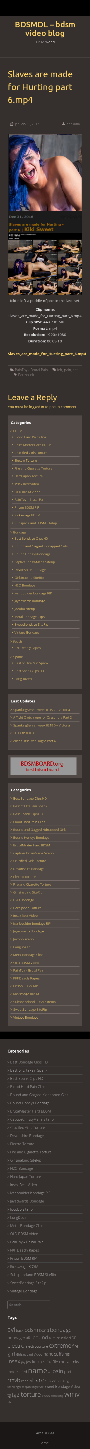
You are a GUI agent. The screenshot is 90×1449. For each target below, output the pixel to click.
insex (14, 1361)
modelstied (17, 1371)
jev (28, 1362)
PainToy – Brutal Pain (30, 499)
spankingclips (16, 1387)
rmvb (14, 1380)
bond (44, 1330)
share (37, 1380)
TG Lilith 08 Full (24, 733)
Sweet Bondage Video (62, 1386)
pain (67, 369)
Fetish (17, 641)
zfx (9, 1402)
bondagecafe (20, 1337)
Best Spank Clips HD (29, 671)
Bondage (19, 532)
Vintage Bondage (27, 632)
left (59, 369)
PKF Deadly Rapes (27, 647)
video (46, 1395)
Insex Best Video (26, 484)
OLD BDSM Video (27, 492)
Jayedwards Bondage (29, 601)
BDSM (17, 431)
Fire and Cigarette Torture (33, 468)
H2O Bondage (24, 585)
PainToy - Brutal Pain (31, 369)
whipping (57, 1395)
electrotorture (37, 1346)
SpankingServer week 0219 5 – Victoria (41, 725)
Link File (51, 1362)
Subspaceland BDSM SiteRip (35, 523)
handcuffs (53, 1354)
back (20, 1330)
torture (31, 1394)
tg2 (16, 1394)
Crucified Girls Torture (31, 452)
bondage (61, 1329)
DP (74, 1337)
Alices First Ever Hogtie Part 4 (34, 741)
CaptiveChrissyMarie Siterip (34, 562)
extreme (60, 1345)
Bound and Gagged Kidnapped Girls (41, 546)
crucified (63, 1338)
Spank (17, 657)
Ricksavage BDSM (27, 515)
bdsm (31, 1330)
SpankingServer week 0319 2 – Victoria (41, 709)
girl (11, 1353)
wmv (72, 1394)
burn (52, 1338)
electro (16, 1345)
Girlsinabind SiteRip (29, 577)
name (37, 1370)
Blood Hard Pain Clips (30, 437)
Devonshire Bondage (30, 569)
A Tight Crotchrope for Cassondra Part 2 (42, 717)
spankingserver (34, 1387)
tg (9, 1395)
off (50, 1372)
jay (23, 1362)
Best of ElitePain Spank (31, 663)
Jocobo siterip (24, 609)
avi (11, 1329)
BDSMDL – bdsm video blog (45, 28)
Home (44, 1443)
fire (75, 1346)
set (75, 369)
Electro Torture (25, 460)
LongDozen (23, 678)
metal (64, 1362)
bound (40, 1337)
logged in (36, 406)
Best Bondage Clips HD (31, 538)
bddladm (73, 124)
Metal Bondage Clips (29, 616)
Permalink (26, 374)
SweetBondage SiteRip (31, 624)
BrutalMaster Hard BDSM (32, 445)
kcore (38, 1361)
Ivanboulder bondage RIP (33, 593)
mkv (75, 1362)
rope (24, 1381)
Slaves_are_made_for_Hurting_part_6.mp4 (47, 353)
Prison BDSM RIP (26, 507)
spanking (63, 1381)
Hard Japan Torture (28, 476)
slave (50, 1380)
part (68, 1371)
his (67, 1354)
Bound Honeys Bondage (32, 554)
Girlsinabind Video (29, 1354)
